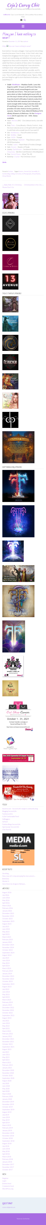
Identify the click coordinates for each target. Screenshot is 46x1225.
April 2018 (6, 1154)
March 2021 (6, 1062)
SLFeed (5, 822)
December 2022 (8, 1007)
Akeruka (14, 120)
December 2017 (8, 1164)
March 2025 (6, 937)
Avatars (21, 171)
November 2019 (8, 1104)
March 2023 (6, 1000)
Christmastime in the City (34, 185)
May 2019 (6, 1120)
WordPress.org (7, 1189)
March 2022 (6, 1031)
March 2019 (6, 1125)
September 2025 (8, 921)
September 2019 (8, 1109)
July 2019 (5, 1115)
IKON (13, 137)
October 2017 (7, 1170)
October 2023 (7, 981)
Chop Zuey (11, 152)
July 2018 (5, 1146)
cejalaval (25, 41)
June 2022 (6, 1023)
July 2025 (5, 926)
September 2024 (8, 953)
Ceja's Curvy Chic (23, 5)
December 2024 (8, 945)
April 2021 (6, 1060)
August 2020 (6, 1081)
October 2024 (7, 950)
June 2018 (6, 1149)
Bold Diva (5, 879)
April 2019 (6, 1122)
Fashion (10, 171)
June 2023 (6, 992)
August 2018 (6, 1143)
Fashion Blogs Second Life (11, 824)
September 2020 (8, 1078)
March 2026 (6, 906)
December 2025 (8, 913)
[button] (23, 26)
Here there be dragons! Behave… (14, 884)
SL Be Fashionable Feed (10, 816)
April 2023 (6, 997)
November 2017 (8, 1167)
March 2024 (6, 968)
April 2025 (6, 934)
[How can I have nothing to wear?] (19, 46)
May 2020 (6, 1089)
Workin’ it (5, 881)
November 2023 (8, 979)
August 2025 (6, 924)
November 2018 (8, 1136)
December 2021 (8, 1039)
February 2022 (7, 1034)
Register (5, 1178)
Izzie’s (15, 144)
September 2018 (8, 1141)
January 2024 (7, 973)
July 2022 (5, 1021)
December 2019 (8, 1102)
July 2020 (5, 1083)
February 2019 (7, 1128)
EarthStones (17, 149)
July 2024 (5, 958)
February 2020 (7, 1096)
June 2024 (6, 960)
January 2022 (7, 1036)
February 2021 (7, 1065)
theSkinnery (15, 133)
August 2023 (6, 987)
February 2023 (7, 1002)
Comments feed (8, 1186)
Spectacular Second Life (10, 827)
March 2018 (6, 1157)
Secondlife (34, 171)
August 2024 (6, 955)
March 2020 (6, 1094)
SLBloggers (6, 819)
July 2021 (5, 1052)
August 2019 (6, 1112)
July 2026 (5, 895)
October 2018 (7, 1138)
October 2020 (7, 1075)
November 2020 (8, 1073)
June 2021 (6, 1055)
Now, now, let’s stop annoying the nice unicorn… (18, 876)
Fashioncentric (7, 814)
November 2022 (8, 1010)
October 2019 (7, 1107)
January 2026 (7, 911)
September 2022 (8, 1015)
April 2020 (6, 1091)
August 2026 (6, 892)
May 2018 (6, 1151)
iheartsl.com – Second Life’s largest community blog (20, 809)
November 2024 (8, 947)
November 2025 (8, 916)
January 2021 (7, 1068)
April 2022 (6, 1028)
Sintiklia (13, 135)
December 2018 (8, 1133)
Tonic (13, 125)
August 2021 (6, 1049)
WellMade (16, 84)
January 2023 (7, 1005)
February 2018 (7, 1159)
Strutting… (6, 873)
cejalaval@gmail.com (8, 1207)
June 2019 (6, 1117)
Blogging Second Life (9, 811)
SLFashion (18, 174)
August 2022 (6, 1018)
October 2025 (7, 919)
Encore (13, 147)
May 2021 (6, 1057)
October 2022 (7, 1013)
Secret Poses (16, 154)
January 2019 (7, 1130)
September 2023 (8, 984)
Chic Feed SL (6, 830)
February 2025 (7, 939)
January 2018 (7, 1162)
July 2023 (5, 989)
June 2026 (6, 898)
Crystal (16, 157)
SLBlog (13, 174)
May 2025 (6, 932)
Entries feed (6, 1183)
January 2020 (7, 1099)
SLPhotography (26, 174)
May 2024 (6, 963)
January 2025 (7, 942)
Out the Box (26, 1219)
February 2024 (7, 971)
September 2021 (8, 1047)
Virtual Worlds (6, 176)
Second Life (27, 171)
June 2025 (6, 929)
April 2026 (6, 903)
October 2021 (7, 1044)
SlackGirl (21, 140)
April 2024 (6, 966)
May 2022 (6, 1026)
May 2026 (6, 900)
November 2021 (8, 1041)
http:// (4, 46)
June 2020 (6, 1086)
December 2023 (8, 976)
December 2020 (8, 1070)
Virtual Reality (36, 174)
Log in (4, 1181)
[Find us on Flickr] (21, 20)
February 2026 (7, 908)
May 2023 (6, 994)
